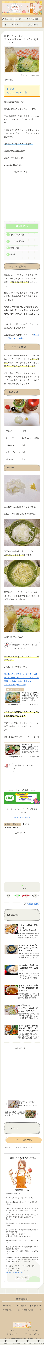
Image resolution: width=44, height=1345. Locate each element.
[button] (35, 895)
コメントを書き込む (23, 1140)
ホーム (11, 1330)
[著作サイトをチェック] (17, 1277)
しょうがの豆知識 (17, 241)
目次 (20, 226)
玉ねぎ (19, 92)
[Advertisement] (22, 196)
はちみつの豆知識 (17, 235)
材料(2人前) (15, 248)
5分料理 (10, 89)
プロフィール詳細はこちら (14, 1272)
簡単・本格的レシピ (13, 824)
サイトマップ (11, 1334)
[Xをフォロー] (22, 1277)
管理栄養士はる (22, 1190)
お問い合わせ (32, 1330)
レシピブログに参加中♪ (22, 817)
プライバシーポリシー (32, 1334)
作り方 (13, 254)
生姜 (25, 92)
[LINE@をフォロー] (26, 1277)
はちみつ (11, 92)
